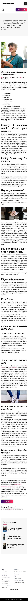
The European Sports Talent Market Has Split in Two (15, 529)
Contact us (16, 574)
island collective (12, 367)
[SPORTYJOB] (7, 3)
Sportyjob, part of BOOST (20, 571)
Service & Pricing (6, 577)
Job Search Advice (16, 25)
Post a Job (20, 9)
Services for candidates (4, 574)
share (7, 501)
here (25, 488)
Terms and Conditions (19, 580)
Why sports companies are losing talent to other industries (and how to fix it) (15, 546)
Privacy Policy (17, 578)
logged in (10, 509)
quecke (6, 77)
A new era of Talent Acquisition (6, 586)
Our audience (5, 583)
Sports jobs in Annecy (19, 582)
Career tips (4, 571)
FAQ (15, 576)
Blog (3, 569)
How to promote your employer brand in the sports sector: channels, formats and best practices (15, 537)
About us (16, 569)
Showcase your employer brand (5, 580)
